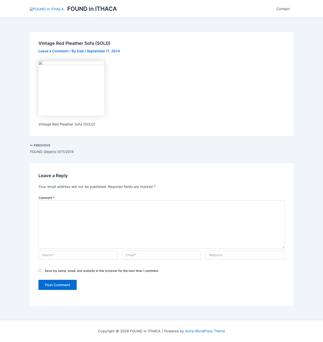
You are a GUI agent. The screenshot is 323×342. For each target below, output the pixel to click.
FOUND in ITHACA (92, 8)
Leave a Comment (53, 51)
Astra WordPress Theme (205, 331)
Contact (283, 9)
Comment (46, 198)
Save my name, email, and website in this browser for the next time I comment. (102, 271)
